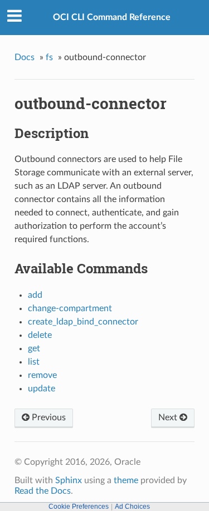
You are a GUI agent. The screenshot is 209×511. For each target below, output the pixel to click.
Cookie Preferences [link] (78, 506)
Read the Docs (42, 491)
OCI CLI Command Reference (112, 17)
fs (49, 57)
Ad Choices (132, 506)
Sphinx (68, 480)
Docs (24, 57)
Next (168, 417)
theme (126, 480)
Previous (48, 417)
